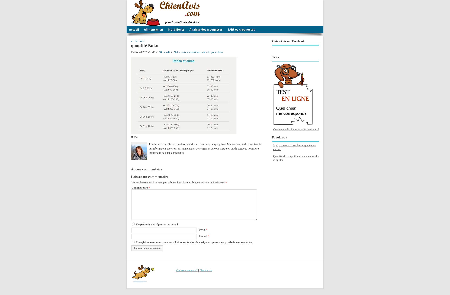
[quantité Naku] (183, 133)
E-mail (204, 236)
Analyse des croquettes (206, 29)
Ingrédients (176, 29)
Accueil (134, 29)
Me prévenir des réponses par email (157, 224)
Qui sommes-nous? (187, 270)
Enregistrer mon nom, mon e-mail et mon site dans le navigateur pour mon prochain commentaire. (194, 242)
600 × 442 (164, 52)
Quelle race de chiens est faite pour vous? (296, 129)
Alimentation (153, 29)
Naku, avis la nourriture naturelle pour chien (198, 52)
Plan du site (206, 270)
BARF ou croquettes (241, 29)
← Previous (137, 41)
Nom (203, 229)
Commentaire (140, 187)
